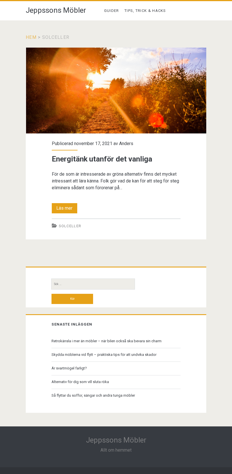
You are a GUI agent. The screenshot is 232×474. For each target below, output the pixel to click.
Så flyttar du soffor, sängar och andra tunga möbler (93, 395)
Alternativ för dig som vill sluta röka (80, 382)
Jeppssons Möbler (56, 10)
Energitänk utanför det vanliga (116, 90)
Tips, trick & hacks (145, 10)
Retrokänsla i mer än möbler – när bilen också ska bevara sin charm (106, 341)
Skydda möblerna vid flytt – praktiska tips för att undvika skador (103, 354)
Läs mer (66, 209)
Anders (126, 143)
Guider (111, 10)
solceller (70, 226)
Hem (31, 37)
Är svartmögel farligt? (69, 368)
